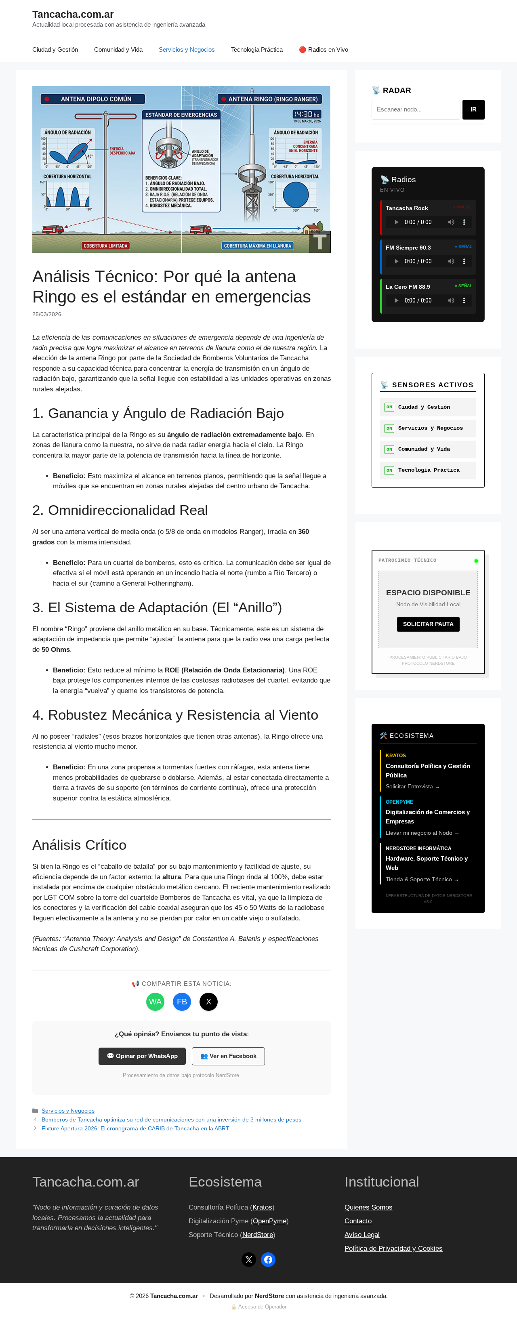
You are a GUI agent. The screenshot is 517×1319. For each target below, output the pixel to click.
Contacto (358, 1221)
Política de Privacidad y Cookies (394, 1248)
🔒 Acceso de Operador (258, 1307)
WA (155, 1001)
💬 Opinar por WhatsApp (142, 1055)
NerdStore (257, 1235)
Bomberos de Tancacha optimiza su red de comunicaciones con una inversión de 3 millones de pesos (171, 1119)
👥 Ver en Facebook (228, 1055)
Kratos (262, 1207)
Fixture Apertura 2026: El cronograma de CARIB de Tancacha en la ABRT (135, 1128)
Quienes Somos (369, 1207)
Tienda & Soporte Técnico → (422, 879)
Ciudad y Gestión (55, 49)
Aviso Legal (362, 1235)
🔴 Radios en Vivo (323, 49)
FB (182, 1001)
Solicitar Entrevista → (413, 786)
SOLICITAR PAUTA (428, 624)
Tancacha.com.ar (73, 14)
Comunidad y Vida (118, 49)
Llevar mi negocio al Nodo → (423, 833)
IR (474, 109)
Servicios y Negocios (187, 49)
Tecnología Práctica (257, 49)
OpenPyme (269, 1221)
